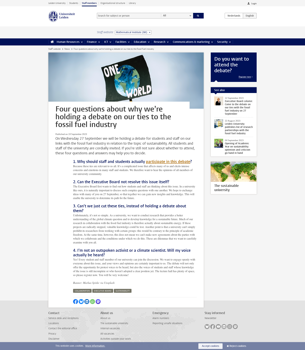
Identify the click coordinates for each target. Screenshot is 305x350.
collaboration (82, 291)
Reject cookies (237, 346)
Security (222, 42)
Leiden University (56, 3)
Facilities (120, 42)
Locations (53, 323)
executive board (102, 291)
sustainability (123, 291)
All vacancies (107, 333)
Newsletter (210, 318)
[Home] (51, 41)
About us (105, 318)
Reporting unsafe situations (167, 323)
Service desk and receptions (63, 318)
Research (159, 42)
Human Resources (68, 42)
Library (132, 3)
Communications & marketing (191, 42)
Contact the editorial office (62, 328)
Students (73, 3)
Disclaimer (53, 338)
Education (140, 42)
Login (254, 3)
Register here (245, 76)
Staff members (89, 3)
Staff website (54, 49)
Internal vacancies (110, 328)
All (164, 15)
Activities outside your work (115, 338)
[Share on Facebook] (75, 301)
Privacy (52, 333)
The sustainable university (114, 323)
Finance (92, 42)
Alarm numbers (160, 318)
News (67, 49)
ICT (106, 42)
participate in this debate (168, 161)
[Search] (198, 15)
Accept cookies (210, 346)
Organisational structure (112, 3)
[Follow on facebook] (212, 326)
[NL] (234, 15)
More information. (95, 346)
